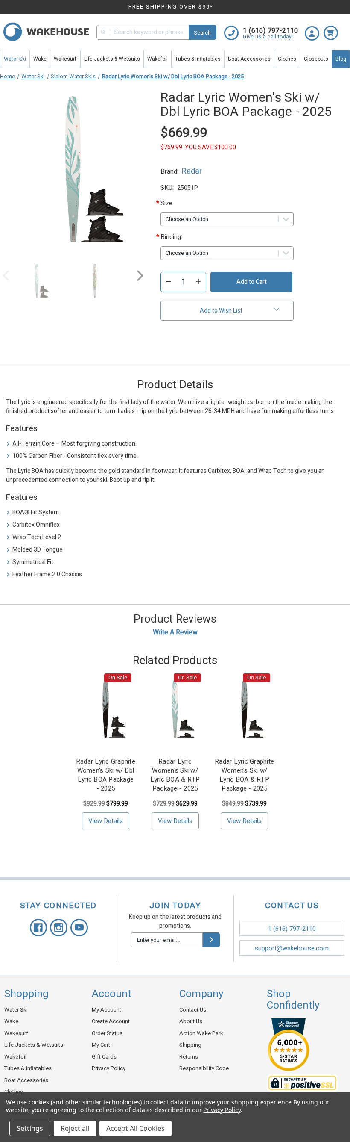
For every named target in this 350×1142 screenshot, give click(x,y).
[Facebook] (38, 927)
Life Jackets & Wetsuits (112, 59)
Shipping (190, 1045)
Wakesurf (65, 59)
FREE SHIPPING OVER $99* (170, 7)
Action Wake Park (201, 1033)
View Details (105, 821)
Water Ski (15, 59)
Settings (30, 1128)
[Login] (314, 29)
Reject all (75, 1128)
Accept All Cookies (135, 1128)
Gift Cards (104, 1057)
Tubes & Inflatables (198, 59)
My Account (106, 1010)
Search (202, 33)
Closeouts (316, 59)
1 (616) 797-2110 (292, 928)
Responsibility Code (204, 1068)
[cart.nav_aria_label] (333, 29)
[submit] (211, 939)
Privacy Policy (108, 1068)
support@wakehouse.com (292, 948)
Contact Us (192, 1010)
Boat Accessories (249, 59)
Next (139, 278)
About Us (190, 1021)
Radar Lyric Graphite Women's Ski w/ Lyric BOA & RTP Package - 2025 (244, 775)
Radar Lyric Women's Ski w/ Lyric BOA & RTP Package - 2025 (175, 775)
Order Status (107, 1033)
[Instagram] (58, 927)
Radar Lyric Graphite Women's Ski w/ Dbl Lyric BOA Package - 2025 (105, 775)
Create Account (111, 1021)
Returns (188, 1057)
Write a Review (175, 632)
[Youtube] (79, 927)
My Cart (101, 1045)
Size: (175, 203)
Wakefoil (157, 59)
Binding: (175, 237)
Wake (40, 59)
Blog (340, 59)
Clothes (287, 59)
